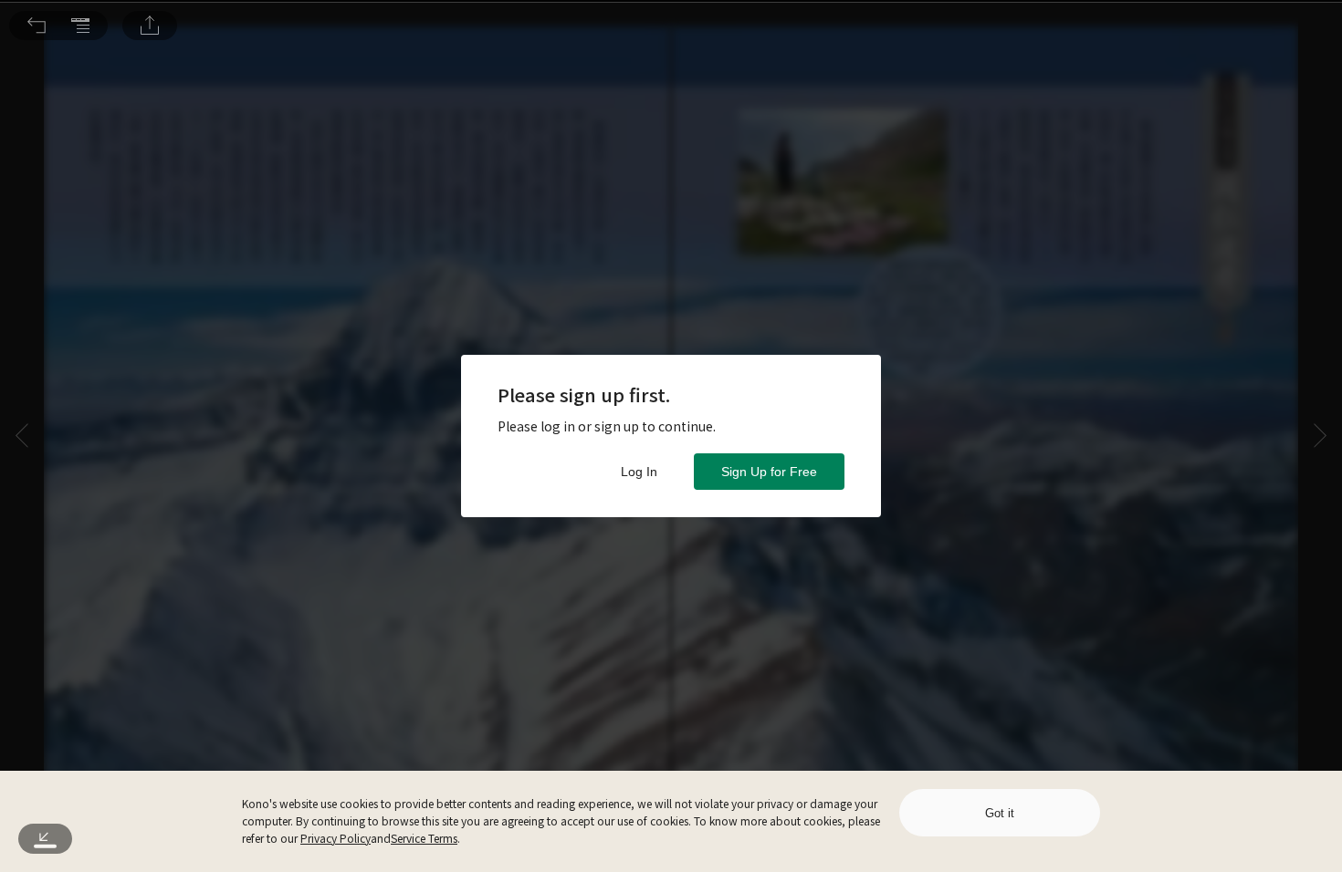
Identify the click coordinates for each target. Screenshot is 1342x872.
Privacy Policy (335, 838)
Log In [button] (639, 471)
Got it (999, 813)
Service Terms (424, 838)
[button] (36, 25)
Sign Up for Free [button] (769, 471)
